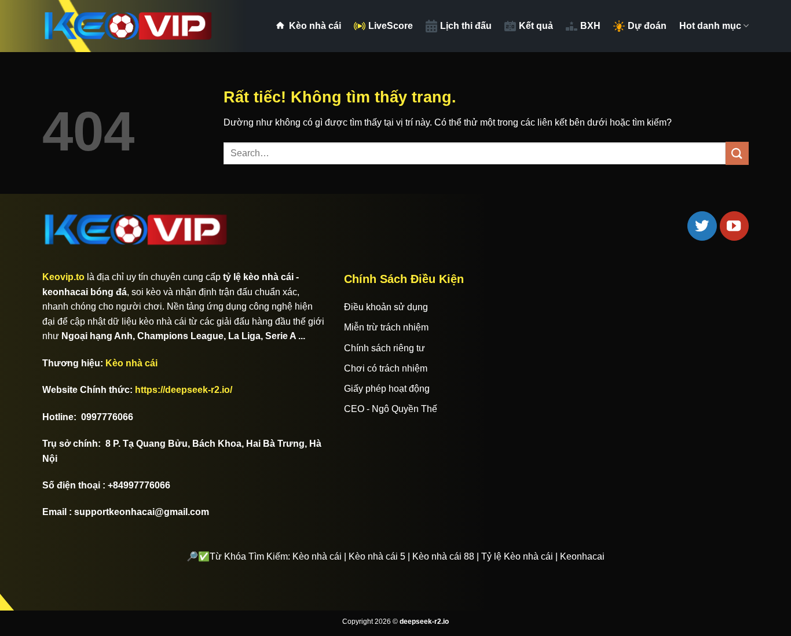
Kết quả (536, 26)
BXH (590, 26)
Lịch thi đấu (466, 26)
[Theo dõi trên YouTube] (734, 225)
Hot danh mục (710, 26)
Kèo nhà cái (315, 26)
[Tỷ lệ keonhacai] (129, 26)
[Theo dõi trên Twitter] (701, 225)
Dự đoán (647, 26)
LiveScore (390, 26)
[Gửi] (737, 153)
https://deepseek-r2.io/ (183, 390)
